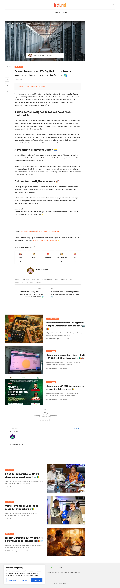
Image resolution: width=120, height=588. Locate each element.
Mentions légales (53, 572)
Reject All (24, 580)
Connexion (76, 428)
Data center (26, 279)
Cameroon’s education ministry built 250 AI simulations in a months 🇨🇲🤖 (65, 357)
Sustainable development (34, 282)
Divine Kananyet (39, 55)
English (65, 12)
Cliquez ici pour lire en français (31, 86)
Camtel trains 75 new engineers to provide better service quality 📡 (65, 294)
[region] (24, 574)
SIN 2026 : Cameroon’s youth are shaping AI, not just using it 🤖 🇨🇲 (22, 476)
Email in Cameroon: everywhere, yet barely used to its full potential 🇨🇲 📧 (24, 539)
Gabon (56, 279)
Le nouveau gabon (55, 231)
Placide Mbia (53, 368)
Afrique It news (26, 231)
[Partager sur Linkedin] (61, 55)
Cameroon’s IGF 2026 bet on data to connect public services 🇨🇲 (65, 388)
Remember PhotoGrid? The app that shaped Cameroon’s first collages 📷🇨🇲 (65, 325)
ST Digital (17, 282)
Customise (12, 580)
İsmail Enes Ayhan (18, 23)
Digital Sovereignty (47, 279)
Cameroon (17, 279)
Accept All (37, 580)
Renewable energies (66, 279)
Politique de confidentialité (70, 572)
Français (57, 12)
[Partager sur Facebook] (55, 55)
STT (23, 282)
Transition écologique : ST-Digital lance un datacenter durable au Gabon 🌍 (32, 294)
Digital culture (53, 318)
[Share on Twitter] (7, 85)
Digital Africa (35, 279)
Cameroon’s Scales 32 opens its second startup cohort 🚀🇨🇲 (21, 507)
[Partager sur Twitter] (58, 55)
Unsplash (28, 23)
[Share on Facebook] (7, 80)
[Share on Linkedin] (7, 91)
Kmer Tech (19, 67)
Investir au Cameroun (40, 231)
